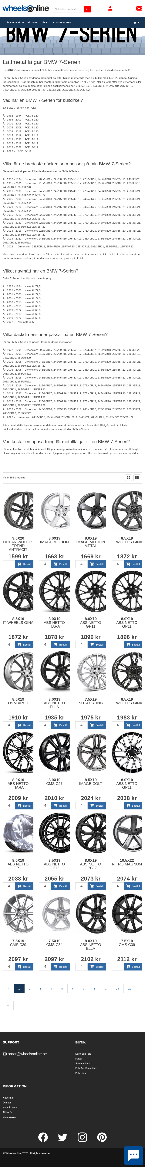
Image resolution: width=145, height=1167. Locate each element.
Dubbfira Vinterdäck (86, 1068)
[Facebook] (43, 1140)
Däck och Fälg (83, 1053)
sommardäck (10, 85)
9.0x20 (18, 543)
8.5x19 (127, 540)
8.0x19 (54, 540)
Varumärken (9, 1117)
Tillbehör (7, 1112)
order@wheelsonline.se (27, 1054)
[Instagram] (83, 1140)
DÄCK (44, 22)
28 (117, 988)
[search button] (87, 9)
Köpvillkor (8, 1097)
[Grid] (128, 477)
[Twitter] (63, 1140)
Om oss (7, 1102)
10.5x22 (127, 862)
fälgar (32, 22)
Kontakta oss (61, 22)
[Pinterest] (102, 1140)
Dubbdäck (80, 1073)
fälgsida (15, 453)
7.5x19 (91, 701)
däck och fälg (14, 22)
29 (129, 988)
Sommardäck (82, 1063)
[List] (136, 477)
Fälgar (78, 1058)
